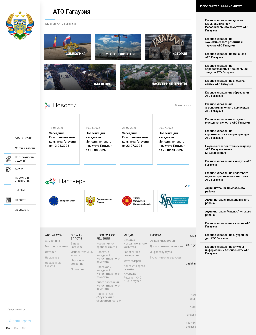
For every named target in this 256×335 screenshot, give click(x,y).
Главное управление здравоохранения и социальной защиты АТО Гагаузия (226, 69)
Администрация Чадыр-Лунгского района (228, 213)
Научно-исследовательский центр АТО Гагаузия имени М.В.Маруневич (228, 150)
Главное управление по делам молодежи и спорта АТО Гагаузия (227, 121)
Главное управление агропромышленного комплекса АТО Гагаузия (227, 108)
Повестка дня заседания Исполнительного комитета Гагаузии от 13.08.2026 (99, 141)
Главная (50, 23)
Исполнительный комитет (82, 253)
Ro (16, 328)
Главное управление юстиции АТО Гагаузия (227, 225)
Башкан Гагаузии (77, 245)
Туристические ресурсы (165, 257)
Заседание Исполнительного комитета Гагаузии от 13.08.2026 (62, 139)
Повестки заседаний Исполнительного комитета (108, 257)
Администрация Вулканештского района (227, 201)
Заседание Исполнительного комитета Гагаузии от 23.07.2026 (135, 139)
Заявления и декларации (132, 253)
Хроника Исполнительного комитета (135, 243)
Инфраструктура (161, 252)
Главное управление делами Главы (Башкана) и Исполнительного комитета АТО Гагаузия (226, 25)
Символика (52, 240)
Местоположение (56, 246)
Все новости (183, 105)
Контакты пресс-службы (135, 267)
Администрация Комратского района (225, 189)
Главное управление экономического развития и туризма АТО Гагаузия (224, 42)
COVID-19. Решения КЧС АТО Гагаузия (132, 278)
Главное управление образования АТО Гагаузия (227, 94)
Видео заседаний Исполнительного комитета (108, 286)
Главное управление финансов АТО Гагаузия (225, 55)
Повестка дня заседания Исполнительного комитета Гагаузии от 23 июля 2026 (172, 141)
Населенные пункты (53, 264)
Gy (24, 328)
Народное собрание (77, 262)
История (50, 252)
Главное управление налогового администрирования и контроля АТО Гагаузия (226, 176)
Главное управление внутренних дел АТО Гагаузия (226, 236)
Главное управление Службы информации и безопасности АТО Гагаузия (227, 250)
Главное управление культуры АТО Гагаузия (228, 163)
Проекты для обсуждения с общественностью (108, 297)
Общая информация (163, 240)
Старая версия (20, 321)
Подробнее (58, 160)
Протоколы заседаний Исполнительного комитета (108, 272)
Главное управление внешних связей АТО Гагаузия (225, 82)
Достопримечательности (166, 246)
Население (52, 257)
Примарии (77, 269)
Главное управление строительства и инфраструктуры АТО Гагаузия (227, 134)
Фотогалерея (132, 261)
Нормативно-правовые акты (106, 245)
